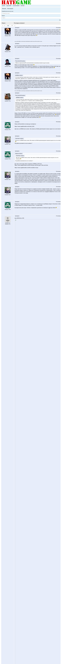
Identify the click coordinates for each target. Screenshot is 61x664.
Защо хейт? (8, 5)
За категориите (16, 5)
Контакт (22, 5)
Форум (3, 5)
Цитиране (17, 27)
